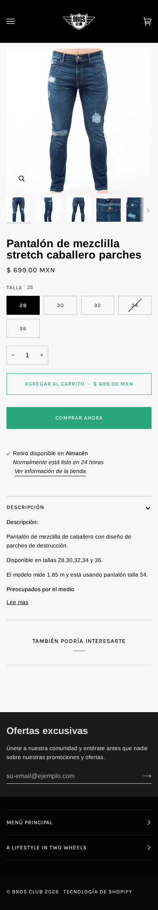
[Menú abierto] (18, 21)
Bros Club (27, 892)
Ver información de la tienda (50, 471)
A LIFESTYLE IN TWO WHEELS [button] (46, 847)
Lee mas (17, 602)
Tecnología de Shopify (97, 892)
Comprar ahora (79, 418)
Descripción (25, 507)
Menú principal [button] (29, 822)
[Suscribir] (141, 776)
